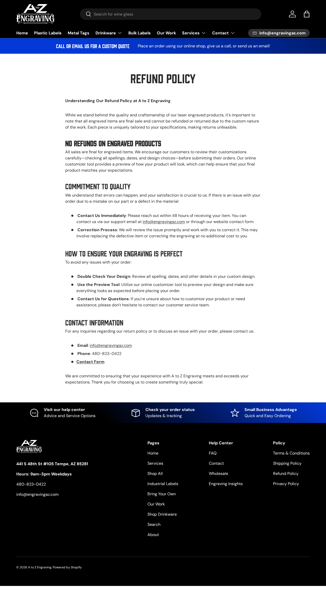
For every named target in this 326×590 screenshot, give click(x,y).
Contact (220, 33)
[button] (306, 14)
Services (191, 33)
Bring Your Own (161, 494)
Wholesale (218, 473)
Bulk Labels (139, 33)
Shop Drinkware (162, 514)
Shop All (155, 473)
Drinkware (106, 33)
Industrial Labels (162, 483)
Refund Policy (285, 473)
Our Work (166, 33)
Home (22, 33)
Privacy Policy (286, 483)
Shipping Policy (287, 463)
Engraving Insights (226, 483)
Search (153, 524)
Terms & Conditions (291, 453)
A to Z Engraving (39, 567)
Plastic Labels (48, 33)
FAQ (212, 453)
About (153, 534)
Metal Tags (78, 33)
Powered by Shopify (67, 567)
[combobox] (171, 14)
